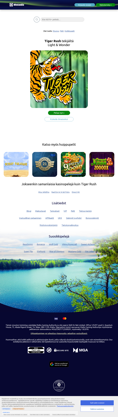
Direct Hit (76, 192)
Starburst (41, 251)
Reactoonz (28, 244)
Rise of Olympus (56, 251)
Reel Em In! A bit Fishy (61, 192)
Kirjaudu (84, 5)
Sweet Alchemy (88, 244)
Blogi (29, 211)
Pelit (62, 31)
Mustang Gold (74, 251)
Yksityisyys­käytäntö (49, 225)
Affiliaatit (49, 218)
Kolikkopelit (70, 31)
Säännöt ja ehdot (74, 218)
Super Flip (28, 251)
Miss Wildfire (43, 192)
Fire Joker (89, 251)
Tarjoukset (55, 211)
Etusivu (56, 31)
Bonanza (41, 244)
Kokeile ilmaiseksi (59, 119)
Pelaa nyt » (59, 113)
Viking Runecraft (69, 244)
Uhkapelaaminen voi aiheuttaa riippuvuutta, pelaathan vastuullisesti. (59, 333)
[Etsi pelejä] (37, 19)
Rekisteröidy (105, 5)
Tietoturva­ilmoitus (70, 225)
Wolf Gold (53, 244)
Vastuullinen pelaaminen (30, 218)
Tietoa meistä (85, 211)
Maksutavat (40, 211)
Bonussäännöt (92, 218)
